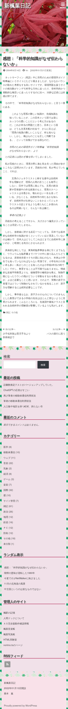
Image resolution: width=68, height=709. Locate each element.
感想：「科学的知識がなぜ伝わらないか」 (26, 567)
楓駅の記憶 (9, 612)
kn (27, 70)
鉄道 (5, 522)
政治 (5, 511)
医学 (5, 447)
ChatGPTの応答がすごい (16, 390)
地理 (5, 516)
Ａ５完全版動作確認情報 (16, 623)
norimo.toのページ (13, 645)
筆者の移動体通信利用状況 (17, 400)
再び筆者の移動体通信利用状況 (19, 395)
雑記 (8, 312)
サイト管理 (9, 500)
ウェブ (6, 457)
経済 (5, 473)
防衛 (5, 533)
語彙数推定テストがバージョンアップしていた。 (28, 384)
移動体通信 (9, 452)
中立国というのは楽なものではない (22, 589)
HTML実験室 (10, 639)
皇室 (5, 484)
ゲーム (6, 479)
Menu (63, 7)
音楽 (5, 463)
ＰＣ (5, 527)
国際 (5, 490)
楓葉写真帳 (9, 634)
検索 (6, 356)
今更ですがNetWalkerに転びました (22, 578)
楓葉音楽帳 (9, 628)
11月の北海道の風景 (14, 583)
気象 (5, 468)
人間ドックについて (13, 618)
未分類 (6, 543)
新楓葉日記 (17, 5)
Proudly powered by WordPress (20, 705)
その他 (14, 312)
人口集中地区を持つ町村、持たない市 (23, 406)
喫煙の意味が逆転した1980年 (19, 573)
